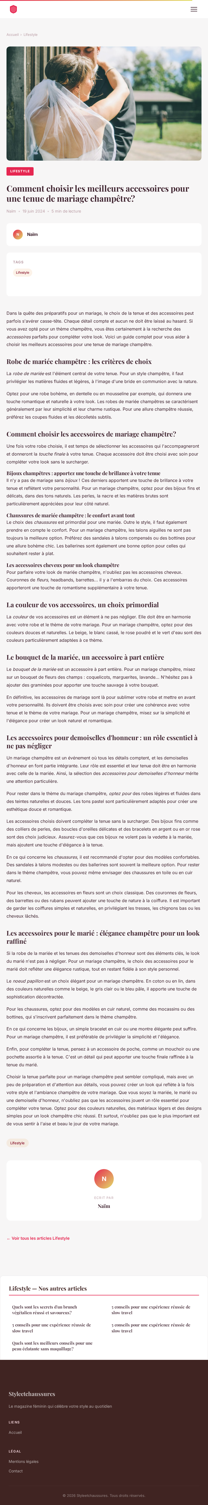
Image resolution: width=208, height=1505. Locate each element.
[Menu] (193, 9)
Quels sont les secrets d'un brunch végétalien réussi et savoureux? (44, 1309)
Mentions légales (23, 1461)
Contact (16, 1471)
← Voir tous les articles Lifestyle (38, 1238)
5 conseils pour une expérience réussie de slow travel (51, 1327)
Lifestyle (31, 34)
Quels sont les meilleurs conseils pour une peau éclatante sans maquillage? (52, 1345)
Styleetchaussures (32, 1393)
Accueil (12, 34)
